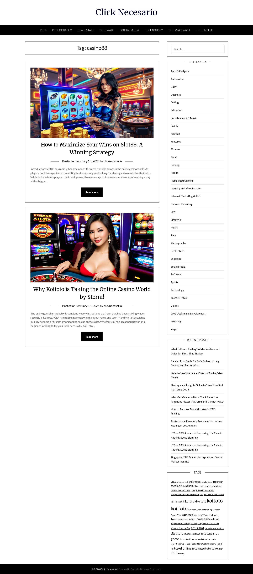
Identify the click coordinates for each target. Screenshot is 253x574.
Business (176, 94)
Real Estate (86, 30)
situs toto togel (204, 533)
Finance (175, 149)
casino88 (189, 485)
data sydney (216, 486)
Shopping (176, 258)
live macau (192, 510)
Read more (92, 192)
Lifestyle (176, 219)
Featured (176, 141)
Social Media (129, 30)
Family (174, 125)
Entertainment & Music (184, 118)
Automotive (177, 78)
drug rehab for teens (205, 490)
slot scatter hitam (187, 539)
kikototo (188, 501)
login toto (198, 515)
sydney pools (210, 539)
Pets (43, 30)
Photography (62, 30)
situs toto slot (189, 534)
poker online (204, 518)
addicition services (179, 482)
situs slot (197, 528)
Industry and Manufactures (186, 188)
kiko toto (200, 501)
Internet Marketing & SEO (186, 196)
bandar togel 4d (208, 482)
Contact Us (205, 30)
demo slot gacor (188, 490)
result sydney (184, 523)
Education (176, 110)
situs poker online (180, 528)
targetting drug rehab (180, 544)
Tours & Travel (180, 30)
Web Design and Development (188, 313)
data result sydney (202, 486)
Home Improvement (182, 180)
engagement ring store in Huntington (187, 494)
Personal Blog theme (150, 569)
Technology (154, 30)
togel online (183, 548)
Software (107, 30)
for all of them (176, 502)
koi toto (179, 508)
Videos (175, 305)
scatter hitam (213, 523)
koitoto (215, 500)
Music (174, 227)
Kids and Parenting (181, 204)
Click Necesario (126, 12)
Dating (175, 102)
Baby (174, 86)
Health (174, 172)
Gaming (175, 164)
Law (173, 211)
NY (203, 515)
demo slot (176, 490)
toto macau (198, 548)
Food (174, 157)
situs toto (177, 533)
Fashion (175, 133)
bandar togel (194, 481)
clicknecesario (113, 161)
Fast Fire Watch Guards (214, 494)
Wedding (176, 321)
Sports (174, 282)
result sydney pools (199, 523)
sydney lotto (200, 539)
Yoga (174, 329)
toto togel (211, 548)
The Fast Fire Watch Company (203, 544)
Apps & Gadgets (180, 71)
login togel (187, 514)
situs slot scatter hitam (214, 528)
